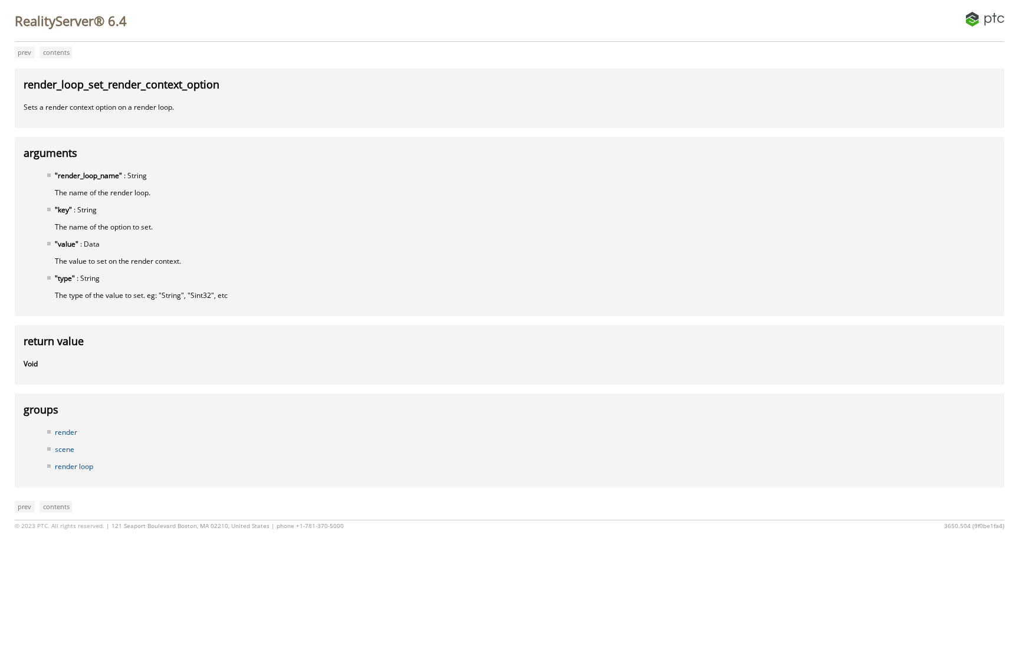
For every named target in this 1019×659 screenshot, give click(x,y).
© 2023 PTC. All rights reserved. (59, 526)
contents (56, 52)
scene (64, 449)
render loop (74, 466)
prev (24, 52)
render (66, 432)
